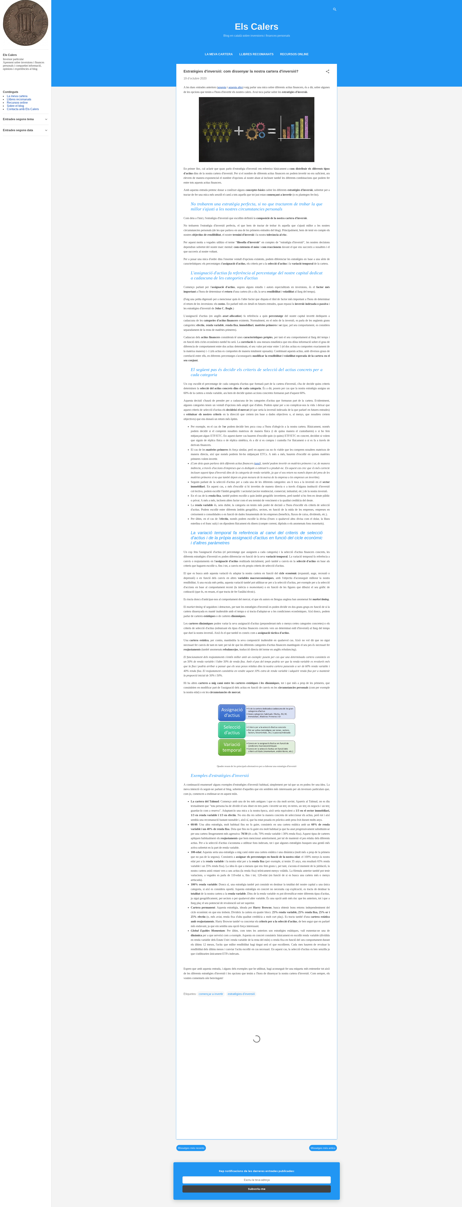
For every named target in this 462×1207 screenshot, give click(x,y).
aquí (257, 463)
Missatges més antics (323, 1148)
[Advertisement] (257, 1105)
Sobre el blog (15, 105)
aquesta (222, 87)
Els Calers (256, 26)
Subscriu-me (256, 1189)
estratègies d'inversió (241, 993)
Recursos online (294, 54)
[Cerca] (335, 9)
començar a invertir (211, 993)
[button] (327, 71)
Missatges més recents (191, 1148)
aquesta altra (235, 87)
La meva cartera (219, 54)
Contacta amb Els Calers (23, 109)
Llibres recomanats (256, 54)
